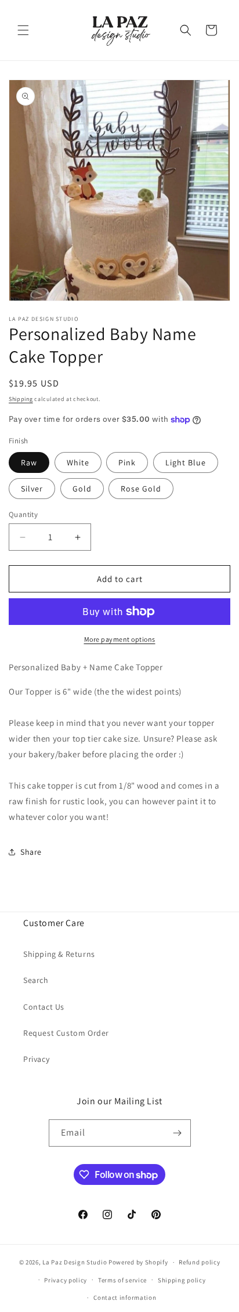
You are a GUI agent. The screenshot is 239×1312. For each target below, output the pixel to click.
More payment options (119, 639)
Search (36, 980)
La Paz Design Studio (74, 1262)
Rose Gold (141, 488)
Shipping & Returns (59, 954)
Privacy (36, 1059)
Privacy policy (65, 1280)
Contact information (124, 1297)
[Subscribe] (177, 1133)
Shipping (21, 399)
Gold (82, 488)
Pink (127, 462)
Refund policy (199, 1262)
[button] (23, 30)
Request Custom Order (66, 1033)
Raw (29, 462)
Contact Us (43, 1007)
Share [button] (31, 852)
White (78, 462)
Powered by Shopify (138, 1262)
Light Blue (185, 462)
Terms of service (122, 1280)
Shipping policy (182, 1280)
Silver (32, 488)
